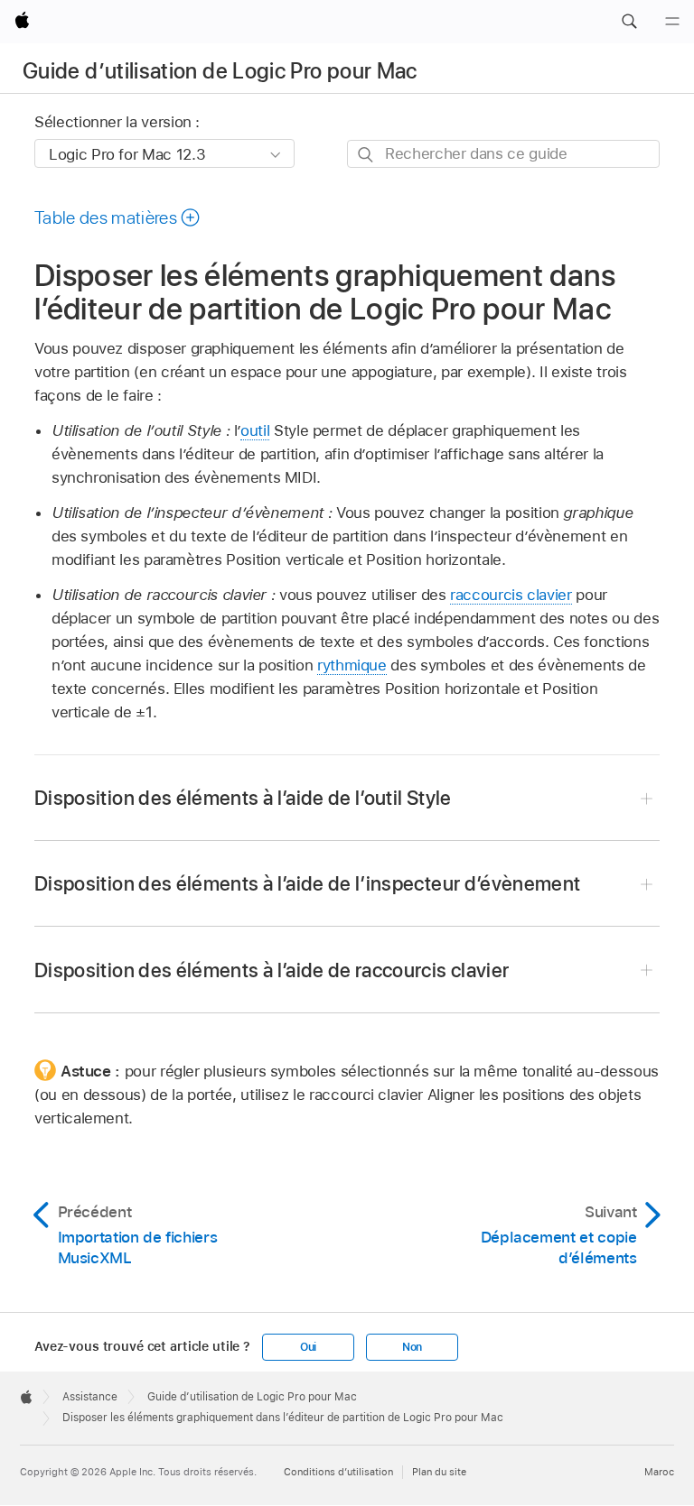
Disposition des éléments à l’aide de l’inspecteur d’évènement (307, 883)
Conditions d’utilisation (338, 1471)
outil (254, 430)
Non (412, 1347)
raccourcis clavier (511, 595)
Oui (308, 1347)
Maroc (659, 1471)
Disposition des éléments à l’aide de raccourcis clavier (271, 970)
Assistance (89, 1397)
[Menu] (672, 21)
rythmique (352, 665)
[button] (629, 21)
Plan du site (439, 1471)
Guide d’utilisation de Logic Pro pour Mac (220, 71)
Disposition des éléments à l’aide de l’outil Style (243, 797)
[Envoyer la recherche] (366, 154)
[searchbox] (503, 154)
